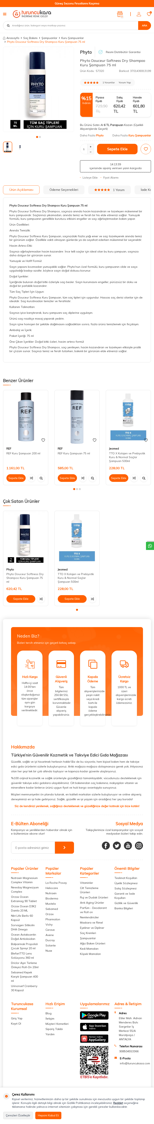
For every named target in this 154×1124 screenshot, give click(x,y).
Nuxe (49, 950)
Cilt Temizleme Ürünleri (89, 890)
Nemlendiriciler (89, 917)
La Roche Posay (56, 883)
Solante (51, 945)
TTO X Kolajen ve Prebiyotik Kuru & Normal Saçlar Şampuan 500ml (127, 457)
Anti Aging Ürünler (92, 902)
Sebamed (52, 909)
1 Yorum (119, 190)
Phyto (86, 52)
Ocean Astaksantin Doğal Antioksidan (23, 937)
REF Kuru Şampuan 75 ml (74, 453)
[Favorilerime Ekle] (43, 440)
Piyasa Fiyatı (100, 99)
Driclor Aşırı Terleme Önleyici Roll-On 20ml (24, 965)
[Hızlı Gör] (41, 478)
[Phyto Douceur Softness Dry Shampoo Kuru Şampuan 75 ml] (25, 537)
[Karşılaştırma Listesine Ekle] (31, 478)
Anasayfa (12, 38)
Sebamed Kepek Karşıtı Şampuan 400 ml (24, 977)
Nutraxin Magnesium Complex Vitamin (24, 880)
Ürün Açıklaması (21, 190)
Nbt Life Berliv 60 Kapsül (22, 918)
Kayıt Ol (16, 1023)
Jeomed (114, 448)
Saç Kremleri (88, 933)
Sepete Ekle (117, 149)
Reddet (118, 1103)
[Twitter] (117, 846)
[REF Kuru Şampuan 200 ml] (25, 417)
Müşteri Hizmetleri (57, 1024)
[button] (37, 137)
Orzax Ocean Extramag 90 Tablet (24, 899)
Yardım (50, 1034)
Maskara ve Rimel (91, 922)
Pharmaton (53, 919)
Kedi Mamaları (89, 948)
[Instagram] (139, 846)
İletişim (50, 1018)
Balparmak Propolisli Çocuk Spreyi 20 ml (24, 946)
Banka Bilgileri (123, 908)
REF (8, 448)
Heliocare (52, 888)
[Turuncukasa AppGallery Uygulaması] (94, 1042)
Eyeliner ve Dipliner (92, 928)
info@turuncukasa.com (135, 1063)
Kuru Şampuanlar (72, 38)
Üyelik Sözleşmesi (126, 883)
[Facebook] (106, 846)
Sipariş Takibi (54, 1029)
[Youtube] (128, 846)
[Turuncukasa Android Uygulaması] (94, 1018)
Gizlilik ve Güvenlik (126, 903)
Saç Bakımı (30, 38)
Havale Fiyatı (137, 99)
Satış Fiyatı (120, 99)
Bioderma (52, 898)
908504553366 (129, 1051)
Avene (50, 935)
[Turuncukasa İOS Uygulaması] (94, 1030)
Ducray (50, 940)
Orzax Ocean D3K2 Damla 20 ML (23, 908)
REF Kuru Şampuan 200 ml (23, 453)
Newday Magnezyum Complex (25, 889)
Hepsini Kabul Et (48, 1115)
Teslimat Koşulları (125, 878)
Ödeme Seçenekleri (64, 190)
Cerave (50, 930)
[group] (38, 89)
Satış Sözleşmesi (125, 888)
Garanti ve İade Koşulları (124, 896)
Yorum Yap (125, 82)
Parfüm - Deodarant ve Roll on (93, 910)
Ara (144, 25)
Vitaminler (86, 883)
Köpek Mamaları (90, 954)
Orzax (50, 914)
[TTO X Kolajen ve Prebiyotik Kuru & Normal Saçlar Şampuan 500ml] (128, 417)
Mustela (51, 903)
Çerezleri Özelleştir (18, 1115)
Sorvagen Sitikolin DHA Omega (23, 927)
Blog (49, 1013)
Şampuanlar (49, 38)
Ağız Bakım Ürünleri (92, 943)
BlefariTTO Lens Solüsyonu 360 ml (22, 955)
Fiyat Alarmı (111, 177)
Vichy (49, 924)
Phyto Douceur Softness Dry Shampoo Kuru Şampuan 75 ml (25, 577)
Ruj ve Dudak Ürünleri (94, 897)
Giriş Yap (16, 1018)
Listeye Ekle (90, 177)
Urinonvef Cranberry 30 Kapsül (24, 988)
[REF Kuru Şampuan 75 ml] (77, 417)
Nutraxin (51, 893)
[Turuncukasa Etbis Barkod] (94, 1078)
